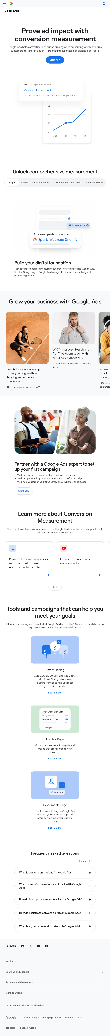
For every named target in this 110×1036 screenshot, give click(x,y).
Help (12, 1028)
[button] (55, 872)
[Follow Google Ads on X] (30, 946)
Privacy (69, 1017)
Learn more (55, 692)
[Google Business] (11, 3)
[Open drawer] (4, 3)
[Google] (11, 1017)
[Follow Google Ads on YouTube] (38, 946)
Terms (79, 1017)
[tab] (12, 182)
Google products (51, 1017)
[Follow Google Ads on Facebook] (46, 946)
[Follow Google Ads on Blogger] (22, 946)
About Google (31, 1017)
